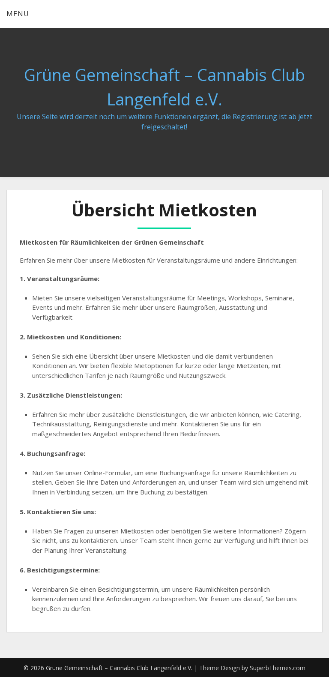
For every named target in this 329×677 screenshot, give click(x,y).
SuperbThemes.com (277, 668)
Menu (17, 13)
